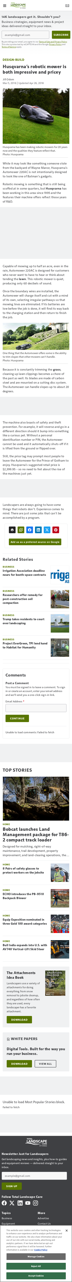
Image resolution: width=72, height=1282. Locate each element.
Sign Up (11, 1186)
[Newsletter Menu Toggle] (67, 5)
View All (45, 1063)
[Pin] (55, 530)
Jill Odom (8, 79)
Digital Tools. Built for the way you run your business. (36, 1051)
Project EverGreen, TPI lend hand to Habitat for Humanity (25, 645)
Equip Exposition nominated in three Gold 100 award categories (25, 921)
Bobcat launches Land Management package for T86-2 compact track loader (36, 834)
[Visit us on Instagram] (35, 1202)
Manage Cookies (36, 1256)
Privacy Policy (55, 44)
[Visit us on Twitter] (12, 1202)
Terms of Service (9, 46)
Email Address (15, 701)
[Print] (12, 530)
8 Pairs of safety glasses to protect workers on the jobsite (23, 870)
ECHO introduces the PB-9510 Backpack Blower (23, 896)
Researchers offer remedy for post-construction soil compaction (23, 599)
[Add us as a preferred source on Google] (21, 530)
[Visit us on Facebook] (4, 1202)
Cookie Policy (40, 1249)
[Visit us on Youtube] (27, 1202)
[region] (36, 1253)
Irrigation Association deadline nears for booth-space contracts (24, 573)
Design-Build (13, 59)
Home (6, 824)
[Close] (66, 1230)
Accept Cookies (36, 1275)
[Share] (29, 530)
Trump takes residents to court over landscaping (24, 621)
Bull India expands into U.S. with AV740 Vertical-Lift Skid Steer (25, 947)
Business (8, 566)
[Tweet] (47, 530)
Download (19, 1019)
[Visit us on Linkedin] (20, 1202)
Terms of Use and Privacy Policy (53, 41)
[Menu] (5, 5)
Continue (17, 718)
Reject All (36, 1266)
